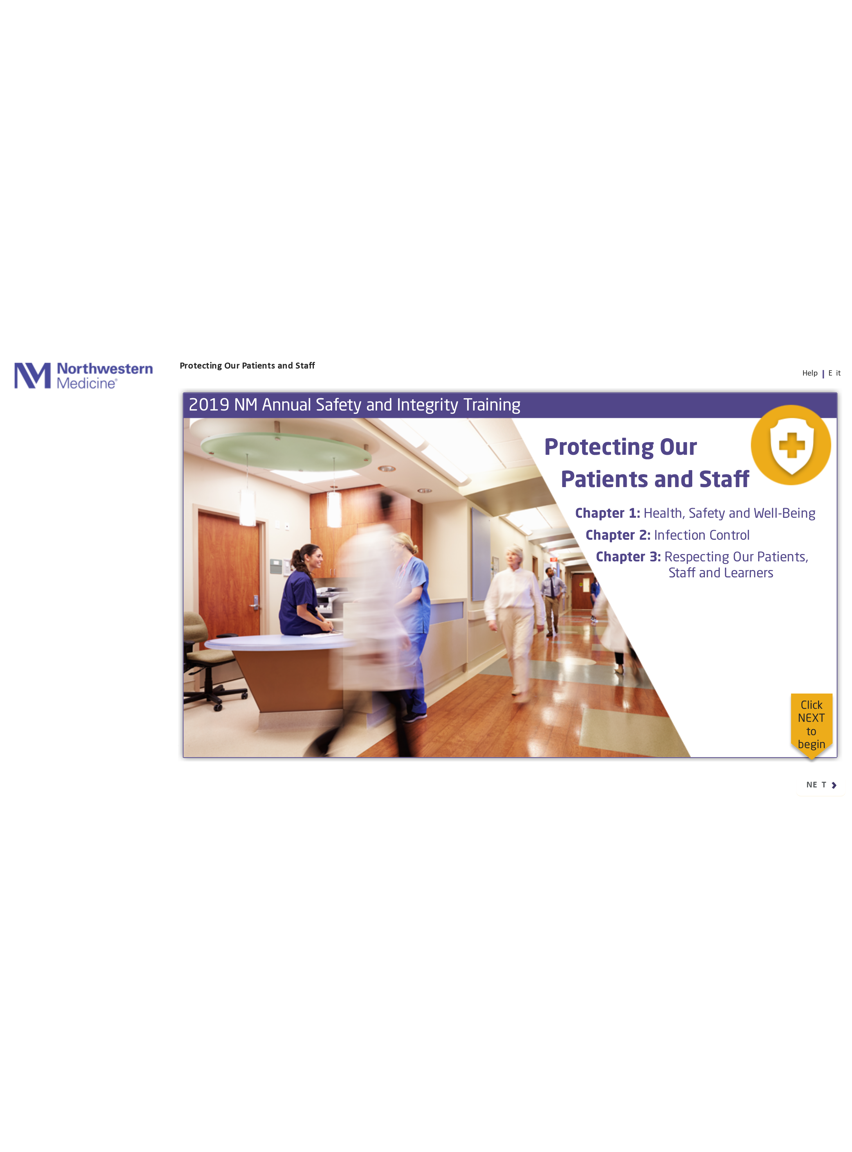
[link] (809, 373)
